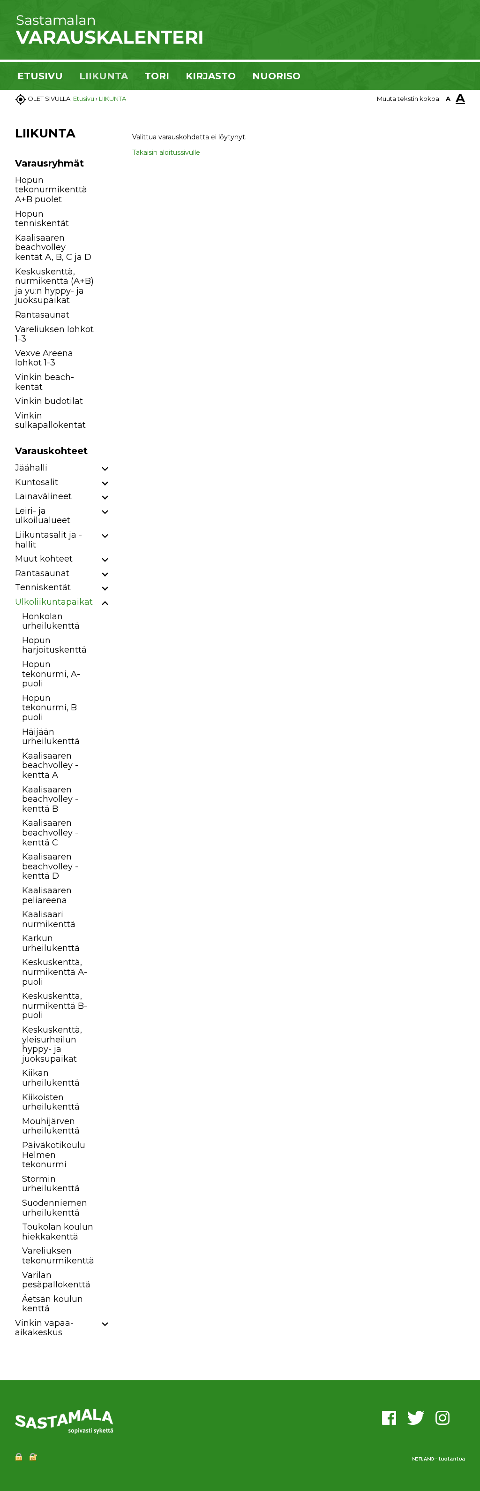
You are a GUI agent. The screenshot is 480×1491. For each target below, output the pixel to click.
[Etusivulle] (108, 42)
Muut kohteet (44, 559)
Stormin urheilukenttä (51, 1184)
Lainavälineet (43, 496)
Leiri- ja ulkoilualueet (42, 516)
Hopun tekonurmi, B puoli (49, 708)
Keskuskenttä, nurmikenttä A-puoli (54, 972)
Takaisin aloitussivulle (166, 152)
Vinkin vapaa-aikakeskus (44, 1328)
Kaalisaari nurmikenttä (48, 919)
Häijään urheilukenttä (51, 737)
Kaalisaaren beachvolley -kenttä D (50, 866)
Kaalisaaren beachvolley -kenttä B (50, 799)
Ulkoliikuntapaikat (54, 602)
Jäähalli (31, 468)
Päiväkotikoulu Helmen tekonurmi (53, 1155)
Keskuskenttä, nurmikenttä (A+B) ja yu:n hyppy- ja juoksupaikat (54, 286)
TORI (156, 76)
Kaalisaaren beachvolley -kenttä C (50, 832)
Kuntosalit (36, 482)
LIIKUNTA (103, 76)
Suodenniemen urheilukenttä (54, 1208)
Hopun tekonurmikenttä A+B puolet (51, 190)
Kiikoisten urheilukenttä (51, 1102)
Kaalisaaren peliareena (47, 895)
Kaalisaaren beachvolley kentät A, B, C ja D (53, 247)
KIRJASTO (211, 76)
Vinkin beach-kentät (44, 382)
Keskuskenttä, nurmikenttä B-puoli (54, 1005)
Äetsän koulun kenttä (52, 1304)
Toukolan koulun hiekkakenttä (57, 1232)
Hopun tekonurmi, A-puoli (51, 674)
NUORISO (276, 76)
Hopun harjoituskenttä (54, 645)
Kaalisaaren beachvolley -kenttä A (50, 765)
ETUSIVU (40, 76)
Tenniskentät (43, 587)
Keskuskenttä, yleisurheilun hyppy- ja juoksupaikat (52, 1044)
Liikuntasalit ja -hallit (48, 540)
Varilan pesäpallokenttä (56, 1280)
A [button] (448, 98)
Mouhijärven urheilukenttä (51, 1126)
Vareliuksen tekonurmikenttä (58, 1256)
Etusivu (83, 98)
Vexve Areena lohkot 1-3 (44, 358)
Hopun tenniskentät (42, 219)
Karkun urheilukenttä (51, 943)
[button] (105, 469)
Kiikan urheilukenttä (51, 1078)
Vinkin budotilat (49, 401)
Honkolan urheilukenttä (51, 621)
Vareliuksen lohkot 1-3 (54, 334)
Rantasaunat (42, 315)
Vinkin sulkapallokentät (50, 421)
